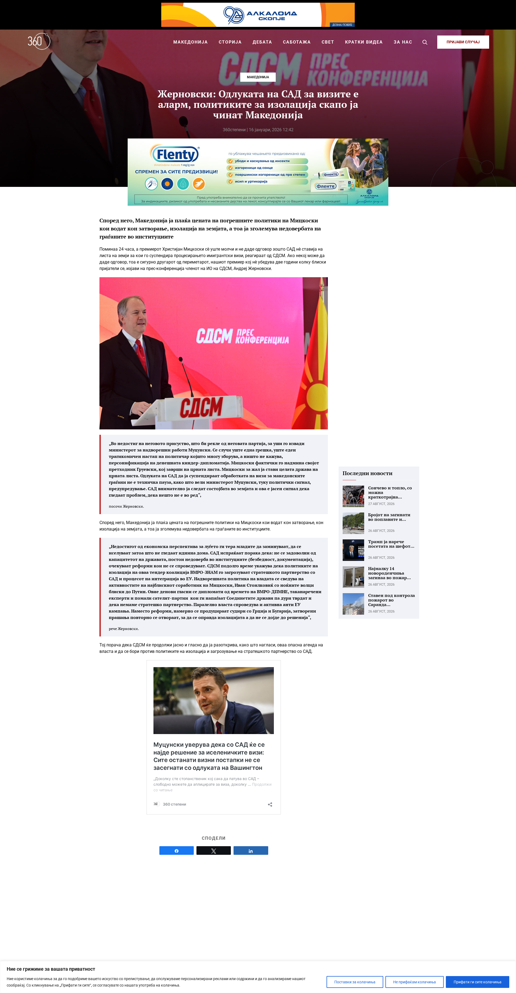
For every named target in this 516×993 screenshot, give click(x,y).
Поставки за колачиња (354, 982)
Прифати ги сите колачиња (477, 982)
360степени (234, 129)
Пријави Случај (463, 42)
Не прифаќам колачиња (414, 982)
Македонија (258, 77)
